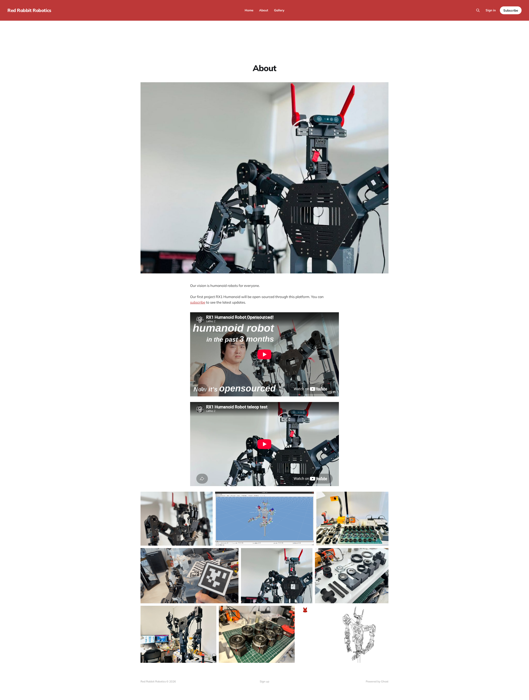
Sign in (491, 10)
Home (249, 10)
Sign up (264, 681)
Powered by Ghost (377, 681)
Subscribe (510, 10)
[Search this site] (478, 10)
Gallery (279, 10)
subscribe (197, 302)
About (263, 10)
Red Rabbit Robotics (29, 10)
